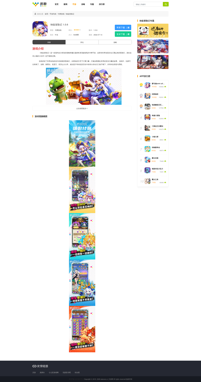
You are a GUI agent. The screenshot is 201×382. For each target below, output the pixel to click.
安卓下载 (122, 34)
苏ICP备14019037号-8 (76, 379)
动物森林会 (156, 147)
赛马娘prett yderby (159, 83)
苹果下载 (122, 27)
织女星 (77, 372)
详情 (49, 42)
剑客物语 (155, 94)
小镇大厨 (155, 136)
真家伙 (42, 372)
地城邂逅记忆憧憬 (158, 105)
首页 (57, 4)
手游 (74, 4)
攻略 (83, 4)
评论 (82, 42)
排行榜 (102, 4)
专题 (92, 4)
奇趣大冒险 (156, 115)
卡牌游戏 (61, 14)
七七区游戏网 (54, 372)
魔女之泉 (155, 179)
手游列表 (53, 14)
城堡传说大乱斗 (157, 168)
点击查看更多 (81, 108)
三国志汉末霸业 (157, 126)
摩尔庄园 (155, 158)
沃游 (34, 372)
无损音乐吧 (67, 372)
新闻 (65, 4)
